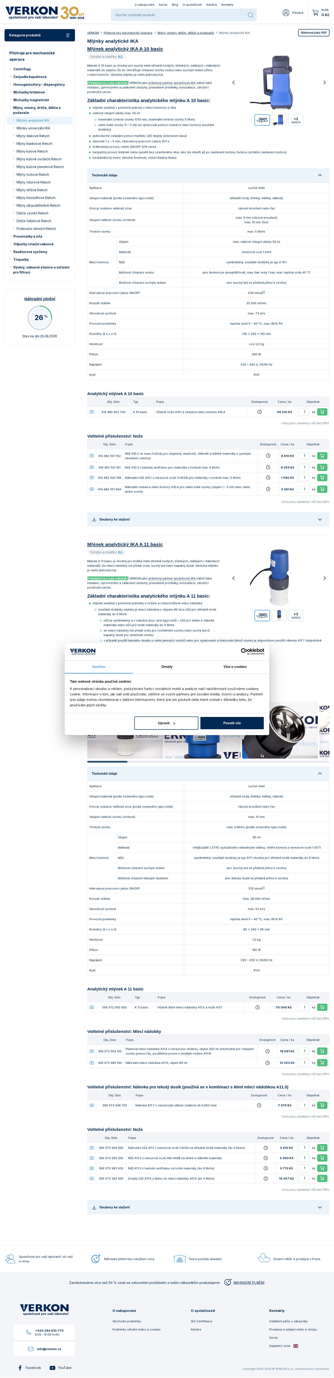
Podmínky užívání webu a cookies (136, 1329)
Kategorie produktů (25, 35)
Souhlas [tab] (98, 667)
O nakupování (144, 4)
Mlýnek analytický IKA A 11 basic (125, 544)
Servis (163, 4)
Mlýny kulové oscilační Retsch (39, 159)
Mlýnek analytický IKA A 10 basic (125, 48)
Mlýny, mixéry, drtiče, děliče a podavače (37, 110)
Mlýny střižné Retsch (32, 190)
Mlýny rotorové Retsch (34, 182)
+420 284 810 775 (49, 1330)
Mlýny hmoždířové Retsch (36, 198)
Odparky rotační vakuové (33, 244)
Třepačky (21, 259)
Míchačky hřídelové (29, 92)
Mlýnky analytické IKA (33, 120)
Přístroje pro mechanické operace (128, 33)
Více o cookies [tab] (235, 667)
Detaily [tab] (167, 667)
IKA (120, 56)
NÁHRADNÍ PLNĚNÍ (248, 1282)
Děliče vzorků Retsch (32, 213)
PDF (314, 32)
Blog (175, 4)
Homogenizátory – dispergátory (39, 84)
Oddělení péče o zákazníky (288, 1321)
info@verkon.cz (49, 1349)
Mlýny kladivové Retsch (34, 143)
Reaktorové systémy (30, 252)
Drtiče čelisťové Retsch (34, 221)
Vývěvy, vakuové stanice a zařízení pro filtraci (41, 269)
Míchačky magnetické (31, 100)
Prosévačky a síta (27, 236)
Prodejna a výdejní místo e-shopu (293, 1329)
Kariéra (212, 4)
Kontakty (227, 4)
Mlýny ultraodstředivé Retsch (38, 205)
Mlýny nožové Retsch (33, 174)
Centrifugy (22, 69)
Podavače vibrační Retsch (36, 229)
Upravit (163, 723)
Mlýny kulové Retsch (32, 151)
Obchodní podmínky (126, 1321)
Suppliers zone (280, 1346)
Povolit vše (232, 723)
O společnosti (192, 4)
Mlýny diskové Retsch (33, 136)
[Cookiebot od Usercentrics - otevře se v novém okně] (244, 651)
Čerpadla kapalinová (30, 77)
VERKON (93, 33)
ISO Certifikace (201, 1321)
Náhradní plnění (39, 299)
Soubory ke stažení (114, 519)
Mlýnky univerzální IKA (33, 128)
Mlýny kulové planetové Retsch (40, 167)
